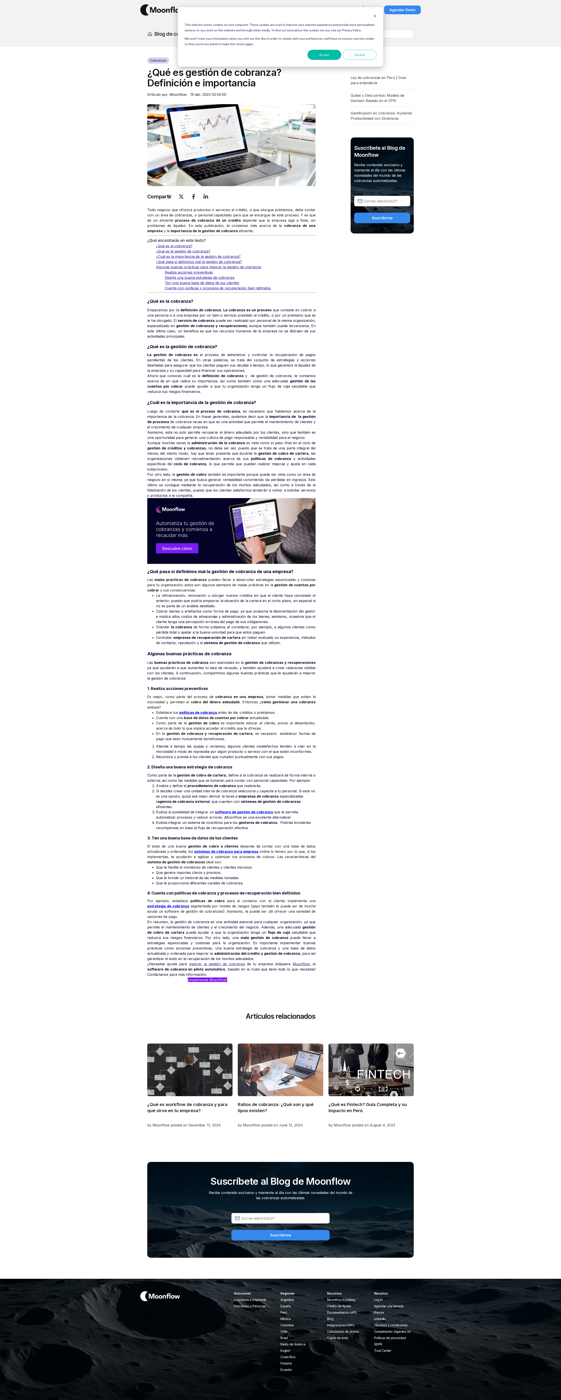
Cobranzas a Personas (250, 1306)
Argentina (287, 1300)
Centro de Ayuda (339, 1306)
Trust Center (382, 1350)
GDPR (378, 1344)
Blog (330, 1319)
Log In (378, 1300)
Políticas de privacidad (390, 1338)
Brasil (284, 1338)
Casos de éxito (337, 1338)
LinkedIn (380, 1319)
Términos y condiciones (391, 1325)
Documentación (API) (342, 1312)
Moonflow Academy (341, 1300)
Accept (324, 55)
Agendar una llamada (389, 1306)
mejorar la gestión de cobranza (217, 964)
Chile (284, 1331)
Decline (360, 55)
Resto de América (292, 1344)
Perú (283, 1312)
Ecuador (286, 1370)
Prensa (379, 1312)
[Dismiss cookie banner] (374, 16)
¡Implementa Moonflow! (207, 980)
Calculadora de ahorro (343, 1331)
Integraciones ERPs (340, 1325)
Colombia (287, 1325)
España (285, 1306)
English (285, 1350)
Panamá (286, 1363)
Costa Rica (287, 1357)
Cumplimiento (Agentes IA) (392, 1331)
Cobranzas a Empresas (250, 1300)
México (285, 1319)
